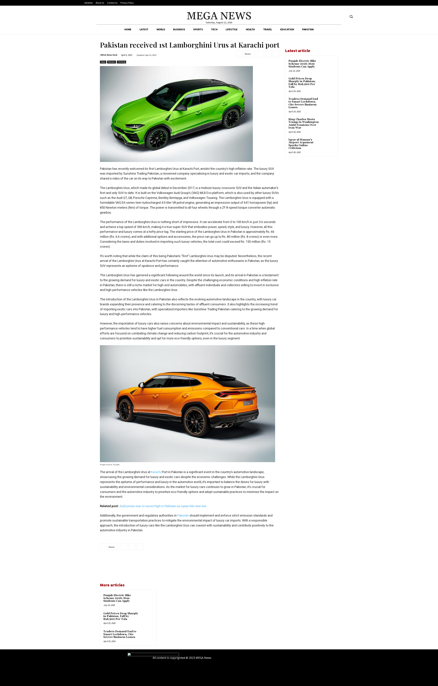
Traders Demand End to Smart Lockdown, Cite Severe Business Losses (119, 634)
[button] (351, 16)
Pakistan (111, 62)
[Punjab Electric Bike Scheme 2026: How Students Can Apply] (146, 599)
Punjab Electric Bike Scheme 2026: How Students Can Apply (117, 598)
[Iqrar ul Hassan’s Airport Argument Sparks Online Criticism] (329, 144)
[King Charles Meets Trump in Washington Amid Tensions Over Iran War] (329, 123)
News (103, 62)
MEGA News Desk (108, 55)
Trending (121, 62)
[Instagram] (337, 16)
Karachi (156, 472)
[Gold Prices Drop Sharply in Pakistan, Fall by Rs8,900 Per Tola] (146, 618)
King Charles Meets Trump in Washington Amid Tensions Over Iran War (303, 124)
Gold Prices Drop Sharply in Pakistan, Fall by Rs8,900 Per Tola (120, 616)
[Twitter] (344, 16)
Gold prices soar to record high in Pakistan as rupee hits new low (162, 506)
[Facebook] (331, 16)
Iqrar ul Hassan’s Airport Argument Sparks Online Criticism (300, 144)
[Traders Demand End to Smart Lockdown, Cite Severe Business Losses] (146, 636)
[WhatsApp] (276, 53)
